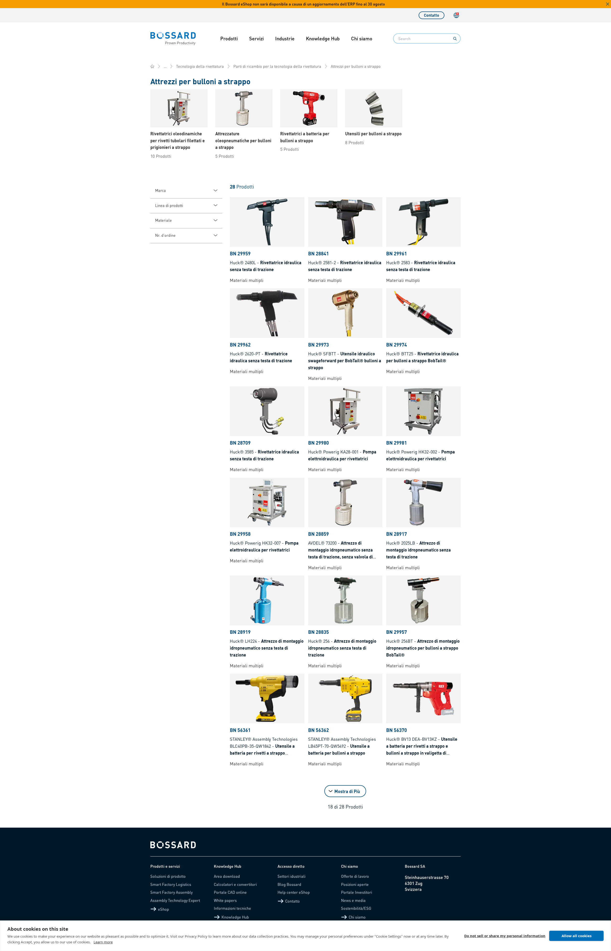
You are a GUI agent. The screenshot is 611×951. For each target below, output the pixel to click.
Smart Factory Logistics (170, 884)
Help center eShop (294, 892)
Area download (227, 876)
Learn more (103, 942)
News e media (353, 900)
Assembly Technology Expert (175, 900)
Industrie (285, 38)
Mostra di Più (347, 791)
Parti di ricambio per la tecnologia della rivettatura (277, 66)
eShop (163, 909)
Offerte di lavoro (355, 876)
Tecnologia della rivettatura (200, 66)
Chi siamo (361, 38)
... (165, 66)
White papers (225, 900)
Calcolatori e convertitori (235, 884)
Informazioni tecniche (232, 908)
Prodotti (229, 38)
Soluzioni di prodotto (168, 876)
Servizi (256, 38)
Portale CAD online (230, 892)
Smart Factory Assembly (171, 892)
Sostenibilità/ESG (356, 908)
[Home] (152, 66)
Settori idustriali (292, 876)
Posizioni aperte (355, 884)
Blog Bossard (289, 884)
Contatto (431, 15)
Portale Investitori (356, 892)
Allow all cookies (576, 935)
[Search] (455, 39)
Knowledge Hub (323, 38)
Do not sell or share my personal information (504, 935)
